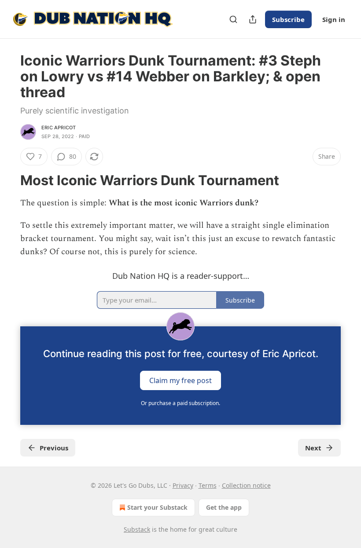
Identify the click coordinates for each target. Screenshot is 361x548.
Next (313, 447)
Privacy (183, 485)
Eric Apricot (58, 127)
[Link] (8, 180)
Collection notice (246, 485)
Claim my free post (180, 380)
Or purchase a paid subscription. (180, 403)
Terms (208, 485)
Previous (54, 447)
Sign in (333, 19)
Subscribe (288, 19)
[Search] (233, 19)
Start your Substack (157, 507)
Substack (137, 529)
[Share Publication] (253, 19)
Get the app (224, 507)
